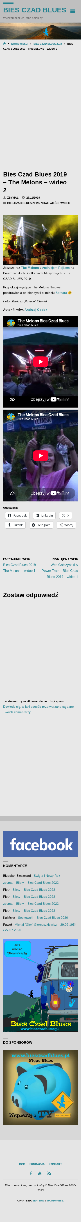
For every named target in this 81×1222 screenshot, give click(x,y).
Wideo (65, 203)
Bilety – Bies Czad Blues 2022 (37, 882)
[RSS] (49, 1173)
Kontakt (55, 1164)
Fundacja (37, 1164)
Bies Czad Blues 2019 (48, 43)
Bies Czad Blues (34, 10)
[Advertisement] (40, 110)
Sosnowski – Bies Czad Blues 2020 (43, 917)
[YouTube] (40, 1173)
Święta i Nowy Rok (47, 875)
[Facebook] (31, 1173)
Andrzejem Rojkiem (56, 267)
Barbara (61, 292)
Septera (38, 1200)
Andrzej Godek (36, 309)
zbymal (8, 882)
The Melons (30, 267)
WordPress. (55, 1200)
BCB (22, 1164)
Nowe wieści (19, 43)
